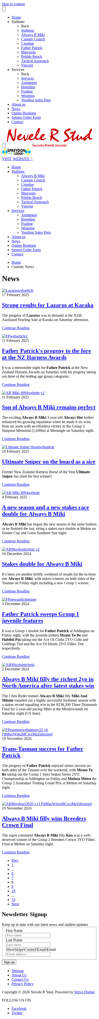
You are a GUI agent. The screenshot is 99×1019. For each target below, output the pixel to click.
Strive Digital (84, 992)
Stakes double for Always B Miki (42, 564)
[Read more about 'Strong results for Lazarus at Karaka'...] (17, 290)
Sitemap (18, 971)
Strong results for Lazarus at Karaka (47, 305)
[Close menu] (4, 8)
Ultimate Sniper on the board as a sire (48, 461)
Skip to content (13, 4)
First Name (14, 931)
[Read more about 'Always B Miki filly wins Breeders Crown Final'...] (47, 804)
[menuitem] (59, 30)
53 (13, 900)
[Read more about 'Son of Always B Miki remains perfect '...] (23, 393)
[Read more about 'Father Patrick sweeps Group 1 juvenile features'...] (19, 599)
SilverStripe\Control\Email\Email (31, 949)
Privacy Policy (23, 984)
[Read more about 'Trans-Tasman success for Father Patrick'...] (49, 734)
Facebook (19, 1008)
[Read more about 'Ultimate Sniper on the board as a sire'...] (28, 447)
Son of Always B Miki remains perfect (48, 407)
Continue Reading (16, 328)
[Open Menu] (4, 145)
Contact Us (20, 979)
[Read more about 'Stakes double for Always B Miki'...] (21, 549)
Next (15, 904)
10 (13, 891)
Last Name (14, 940)
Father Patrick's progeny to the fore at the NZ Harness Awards (46, 354)
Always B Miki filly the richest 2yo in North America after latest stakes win (48, 682)
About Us (19, 975)
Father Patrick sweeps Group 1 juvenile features (40, 617)
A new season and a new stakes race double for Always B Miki (45, 510)
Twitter (17, 1013)
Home (16, 262)
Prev (15, 860)
